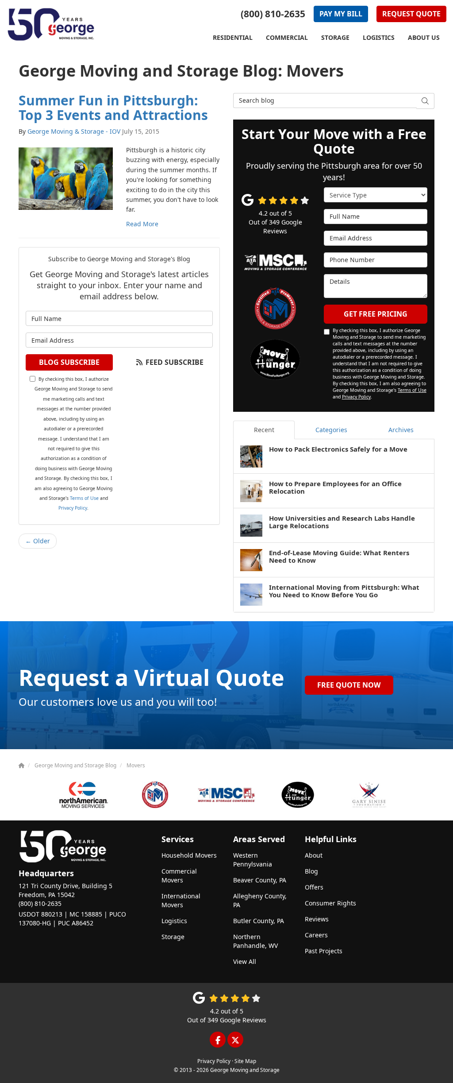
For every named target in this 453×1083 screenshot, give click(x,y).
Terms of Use (84, 498)
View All (244, 961)
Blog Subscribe (69, 362)
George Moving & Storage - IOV (73, 131)
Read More (142, 224)
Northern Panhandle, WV (255, 941)
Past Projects (323, 951)
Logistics (174, 921)
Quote (411, 14)
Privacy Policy (72, 508)
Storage (172, 936)
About (313, 855)
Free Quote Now (348, 685)
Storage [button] (335, 37)
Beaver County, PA (259, 880)
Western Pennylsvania (252, 859)
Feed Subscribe (173, 362)
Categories (331, 429)
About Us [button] (424, 37)
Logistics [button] (379, 37)
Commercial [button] (287, 37)
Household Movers (189, 855)
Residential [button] (233, 37)
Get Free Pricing (375, 314)
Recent (264, 429)
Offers (314, 887)
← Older (37, 541)
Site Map (245, 1060)
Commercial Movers (179, 875)
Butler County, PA (258, 921)
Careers (316, 935)
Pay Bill (340, 14)
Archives (401, 429)
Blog (311, 871)
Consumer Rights (330, 903)
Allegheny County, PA (260, 900)
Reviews (317, 919)
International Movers (180, 900)
